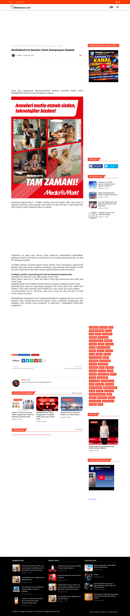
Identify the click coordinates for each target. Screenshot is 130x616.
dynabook (110, 384)
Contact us (103, 612)
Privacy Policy (112, 612)
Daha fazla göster (77, 393)
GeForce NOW (104, 374)
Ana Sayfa (14, 46)
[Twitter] (27, 360)
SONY (101, 344)
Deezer (100, 391)
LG (111, 327)
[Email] (40, 360)
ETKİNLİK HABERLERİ (97, 331)
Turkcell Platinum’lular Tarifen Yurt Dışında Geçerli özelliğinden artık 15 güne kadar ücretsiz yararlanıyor (33, 568)
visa (110, 394)
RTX (101, 404)
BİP (102, 367)
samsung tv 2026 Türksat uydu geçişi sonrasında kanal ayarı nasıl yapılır (107, 204)
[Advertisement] (65, 26)
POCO (110, 371)
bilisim (25, 380)
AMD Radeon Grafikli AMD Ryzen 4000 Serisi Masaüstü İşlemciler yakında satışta (106, 596)
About (97, 612)
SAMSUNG (94, 327)
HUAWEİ (104, 327)
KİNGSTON (94, 361)
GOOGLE (110, 367)
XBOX (113, 374)
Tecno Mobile (95, 381)
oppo (98, 334)
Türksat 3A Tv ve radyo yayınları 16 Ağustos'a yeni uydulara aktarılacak (106, 184)
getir (92, 391)
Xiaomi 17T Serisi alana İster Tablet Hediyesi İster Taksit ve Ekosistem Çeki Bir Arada (23, 414)
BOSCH (93, 398)
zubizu (93, 377)
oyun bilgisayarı (108, 401)
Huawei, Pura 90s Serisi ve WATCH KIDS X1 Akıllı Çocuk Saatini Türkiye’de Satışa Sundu (32, 601)
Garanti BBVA (103, 377)
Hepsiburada (103, 337)
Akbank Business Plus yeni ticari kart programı (69, 576)
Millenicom (103, 398)
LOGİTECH (94, 367)
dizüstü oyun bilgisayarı (98, 394)
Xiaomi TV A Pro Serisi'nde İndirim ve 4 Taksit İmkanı (70, 413)
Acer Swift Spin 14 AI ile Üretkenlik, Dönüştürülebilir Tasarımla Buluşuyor (32, 589)
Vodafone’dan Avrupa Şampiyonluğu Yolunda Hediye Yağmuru (101, 447)
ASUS (93, 347)
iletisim (11, 2)
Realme (101, 351)
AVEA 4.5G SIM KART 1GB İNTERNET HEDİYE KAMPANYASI (105, 566)
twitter (112, 166)
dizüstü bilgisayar (108, 381)
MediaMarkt (23, 46)
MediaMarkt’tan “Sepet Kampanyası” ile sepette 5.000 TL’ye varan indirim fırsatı (45, 415)
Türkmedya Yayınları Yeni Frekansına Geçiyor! (106, 213)
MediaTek (100, 384)
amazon (102, 371)
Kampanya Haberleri (24, 355)
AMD (106, 357)
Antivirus (110, 344)
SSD (92, 354)
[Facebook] (23, 360)
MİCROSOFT (103, 364)
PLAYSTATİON (106, 361)
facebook (97, 166)
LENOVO (109, 341)
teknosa (93, 344)
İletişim (96, 574)
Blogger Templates (26, 611)
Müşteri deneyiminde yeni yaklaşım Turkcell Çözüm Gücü (107, 194)
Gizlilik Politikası (19, 2)
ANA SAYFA (92, 499)
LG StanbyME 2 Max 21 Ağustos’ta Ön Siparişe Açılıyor (33, 578)
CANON (93, 374)
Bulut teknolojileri (96, 387)
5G (92, 334)
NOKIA (100, 354)
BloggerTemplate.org (52, 611)
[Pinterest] (36, 360)
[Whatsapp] (32, 360)
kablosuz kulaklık (96, 357)
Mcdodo (93, 371)
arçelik (112, 398)
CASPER (93, 337)
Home (92, 612)
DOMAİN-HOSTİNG (111, 387)
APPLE (93, 351)
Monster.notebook (104, 347)
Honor (109, 331)
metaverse (110, 391)
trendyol (93, 364)
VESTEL (110, 351)
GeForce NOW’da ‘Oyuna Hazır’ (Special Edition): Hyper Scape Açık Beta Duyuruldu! (104, 585)
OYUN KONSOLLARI (96, 341)
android (93, 404)
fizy (92, 384)
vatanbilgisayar (95, 401)
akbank (108, 354)
